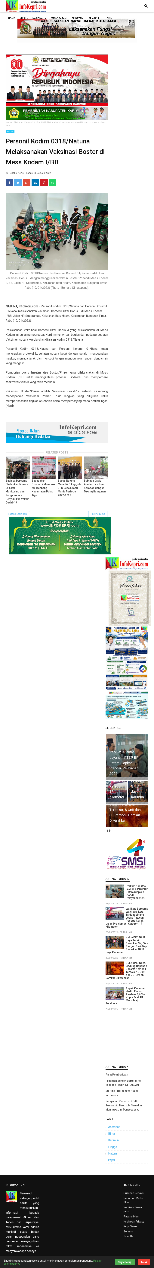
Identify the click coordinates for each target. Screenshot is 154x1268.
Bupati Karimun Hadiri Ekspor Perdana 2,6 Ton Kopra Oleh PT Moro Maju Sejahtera (126, 996)
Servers (128, 1231)
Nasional (38, 18)
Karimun (113, 1140)
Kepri (23, 18)
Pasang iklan (131, 1216)
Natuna (10, 132)
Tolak (144, 1262)
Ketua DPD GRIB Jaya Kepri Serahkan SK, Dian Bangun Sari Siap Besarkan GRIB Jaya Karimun (127, 945)
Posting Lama (98, 514)
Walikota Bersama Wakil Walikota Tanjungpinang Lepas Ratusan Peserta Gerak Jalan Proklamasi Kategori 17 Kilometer (127, 917)
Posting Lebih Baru (17, 514)
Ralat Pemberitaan (117, 1074)
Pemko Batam (58, 18)
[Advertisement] (127, 1037)
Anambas (114, 1127)
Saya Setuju (125, 1262)
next (109, 830)
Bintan (112, 1133)
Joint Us (128, 1236)
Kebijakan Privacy (134, 1221)
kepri (111, 1160)
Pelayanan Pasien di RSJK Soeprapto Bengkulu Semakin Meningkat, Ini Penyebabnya (124, 1105)
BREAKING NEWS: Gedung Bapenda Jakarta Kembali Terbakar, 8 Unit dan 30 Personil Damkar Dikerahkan (126, 970)
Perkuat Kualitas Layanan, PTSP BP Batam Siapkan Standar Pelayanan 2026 (137, 892)
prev (107, 830)
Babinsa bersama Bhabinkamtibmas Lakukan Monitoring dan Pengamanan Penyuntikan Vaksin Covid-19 (17, 491)
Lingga (112, 1147)
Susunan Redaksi (134, 1193)
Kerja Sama (130, 1226)
